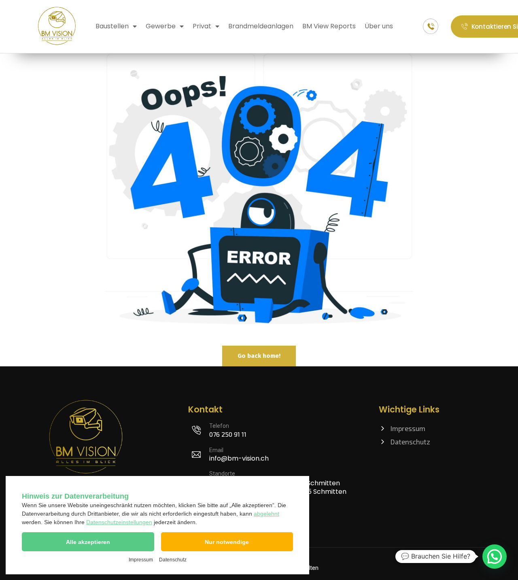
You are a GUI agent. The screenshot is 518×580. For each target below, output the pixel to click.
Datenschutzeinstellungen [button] (119, 522)
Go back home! (259, 355)
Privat (202, 26)
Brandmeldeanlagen (260, 26)
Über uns (379, 26)
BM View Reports (329, 26)
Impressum (141, 560)
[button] (88, 541)
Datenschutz (173, 560)
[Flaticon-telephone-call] (430, 26)
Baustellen (112, 26)
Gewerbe (161, 26)
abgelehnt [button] (266, 513)
